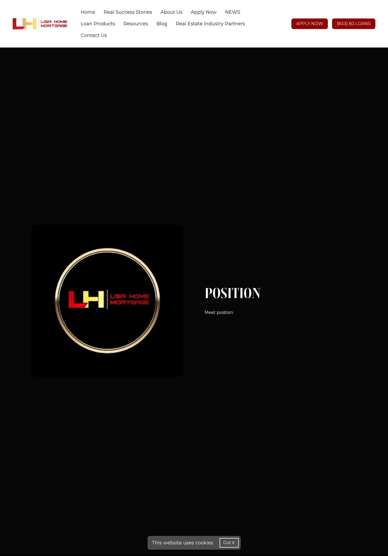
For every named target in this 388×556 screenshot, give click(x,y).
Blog (162, 24)
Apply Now (204, 12)
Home (88, 12)
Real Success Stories (128, 12)
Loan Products (98, 24)
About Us (171, 12)
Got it (229, 542)
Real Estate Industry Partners (210, 24)
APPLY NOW (309, 23)
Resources (136, 24)
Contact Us (94, 35)
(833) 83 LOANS (354, 23)
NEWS (232, 12)
